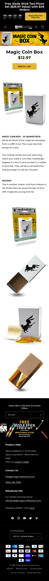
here (32, 508)
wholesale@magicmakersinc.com (23, 500)
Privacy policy (36, 569)
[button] (5, 27)
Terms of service (18, 573)
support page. (22, 462)
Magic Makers (22, 565)
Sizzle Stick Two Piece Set (36, 16)
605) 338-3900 (13, 482)
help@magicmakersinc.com (20, 476)
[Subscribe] (40, 415)
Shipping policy (34, 573)
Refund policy (22, 569)
